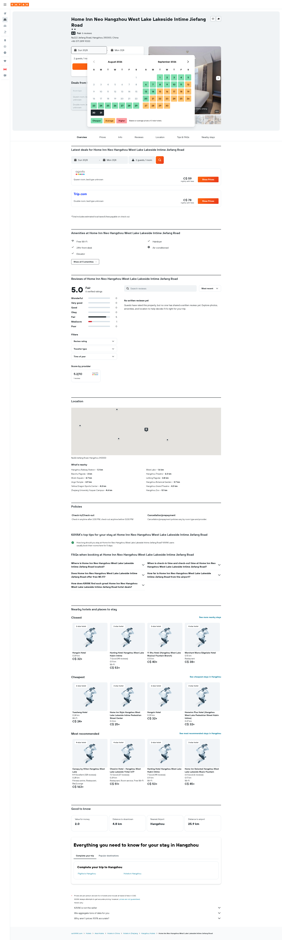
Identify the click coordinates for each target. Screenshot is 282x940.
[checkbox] (86, 376)
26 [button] (115, 105)
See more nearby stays (210, 617)
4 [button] (108, 84)
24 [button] (101, 105)
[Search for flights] (5, 13)
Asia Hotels (99, 933)
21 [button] (129, 98)
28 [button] (129, 105)
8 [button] (136, 84)
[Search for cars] (5, 26)
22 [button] (136, 98)
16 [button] (94, 98)
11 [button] (108, 91)
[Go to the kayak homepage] (20, 4)
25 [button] (108, 105)
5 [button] (115, 84)
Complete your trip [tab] (85, 855)
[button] (5, 4)
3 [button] (101, 84)
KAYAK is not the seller (85, 907)
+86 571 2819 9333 (80, 41)
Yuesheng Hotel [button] (79, 712)
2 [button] (94, 84)
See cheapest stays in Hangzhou (205, 676)
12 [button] (115, 91)
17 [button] (101, 98)
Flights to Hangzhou (87, 873)
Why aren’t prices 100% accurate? (91, 918)
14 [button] (129, 91)
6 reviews (87, 33)
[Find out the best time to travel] (5, 53)
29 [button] (136, 105)
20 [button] (122, 98)
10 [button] (101, 91)
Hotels (88, 933)
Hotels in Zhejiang (130, 933)
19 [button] (115, 98)
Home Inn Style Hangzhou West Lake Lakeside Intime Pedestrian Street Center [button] (125, 715)
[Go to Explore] (5, 40)
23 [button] (94, 105)
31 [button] (101, 112)
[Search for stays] (5, 20)
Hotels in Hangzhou (132, 873)
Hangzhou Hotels (148, 933)
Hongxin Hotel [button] (79, 652)
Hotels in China (113, 933)
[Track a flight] (5, 46)
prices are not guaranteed (129, 899)
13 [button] (122, 91)
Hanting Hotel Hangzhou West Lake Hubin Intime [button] (127, 654)
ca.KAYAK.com (76, 933)
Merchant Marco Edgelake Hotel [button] (200, 652)
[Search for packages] (5, 32)
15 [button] (136, 91)
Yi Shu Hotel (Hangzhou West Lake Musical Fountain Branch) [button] (164, 654)
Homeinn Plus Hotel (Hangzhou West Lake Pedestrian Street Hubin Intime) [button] (202, 715)
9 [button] (94, 91)
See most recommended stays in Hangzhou (200, 733)
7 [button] (129, 84)
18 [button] (108, 98)
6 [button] (122, 84)
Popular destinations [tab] (109, 855)
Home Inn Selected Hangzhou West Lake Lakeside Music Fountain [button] (202, 770)
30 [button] (93, 112)
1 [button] (136, 77)
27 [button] (122, 105)
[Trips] (5, 61)
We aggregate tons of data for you (91, 913)
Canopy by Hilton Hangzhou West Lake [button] (88, 770)
